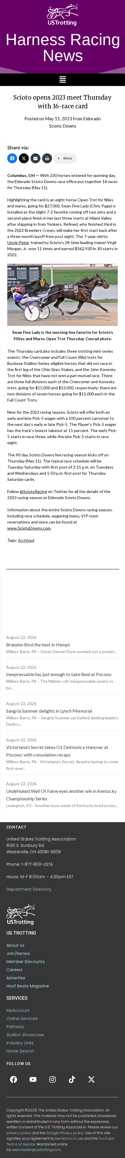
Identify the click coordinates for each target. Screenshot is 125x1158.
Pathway (15, 1027)
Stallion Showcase (25, 1035)
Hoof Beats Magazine (27, 986)
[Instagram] (52, 1079)
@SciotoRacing (33, 491)
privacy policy (18, 1132)
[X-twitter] (91, 1079)
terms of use (72, 1138)
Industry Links (20, 1043)
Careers (14, 970)
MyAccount (18, 1010)
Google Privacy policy (65, 1132)
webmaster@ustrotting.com (36, 1149)
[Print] (47, 158)
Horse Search (20, 1051)
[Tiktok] (72, 1079)
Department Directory (28, 889)
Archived (26, 540)
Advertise (15, 978)
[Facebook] (12, 158)
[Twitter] (24, 158)
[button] (62, 80)
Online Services (22, 1018)
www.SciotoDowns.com (29, 528)
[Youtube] (33, 1079)
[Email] (35, 158)
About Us (15, 945)
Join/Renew (18, 953)
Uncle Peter (18, 242)
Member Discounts (25, 962)
